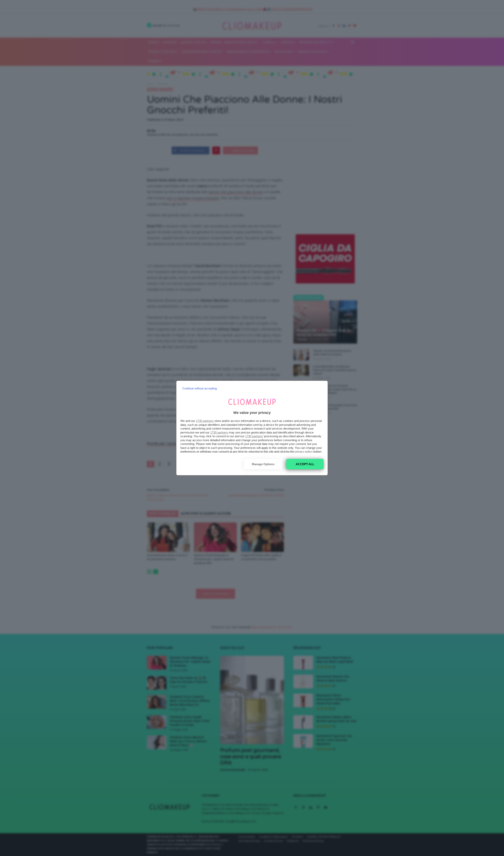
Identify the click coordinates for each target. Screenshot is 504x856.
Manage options (263, 464)
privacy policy (304, 451)
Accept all (305, 464)
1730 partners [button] (205, 420)
